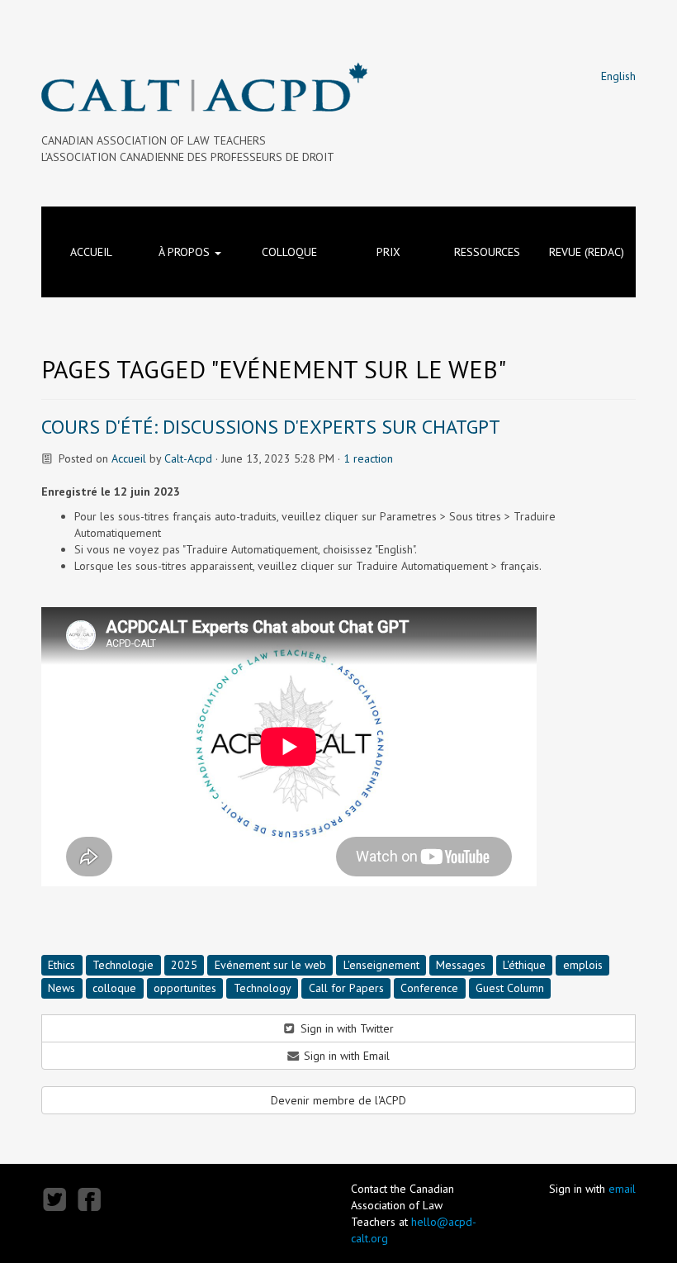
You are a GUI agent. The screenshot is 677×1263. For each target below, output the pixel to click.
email (622, 1188)
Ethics (61, 964)
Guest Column (510, 987)
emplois (583, 964)
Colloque (289, 252)
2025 (184, 964)
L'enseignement (381, 964)
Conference (429, 987)
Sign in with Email (345, 1055)
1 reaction (368, 458)
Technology (262, 987)
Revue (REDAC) (586, 252)
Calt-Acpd (188, 458)
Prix (388, 252)
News (61, 987)
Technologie (123, 964)
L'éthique (524, 964)
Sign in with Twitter (345, 1028)
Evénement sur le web (270, 964)
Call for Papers (346, 987)
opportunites (185, 987)
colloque (114, 987)
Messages (460, 964)
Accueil (91, 252)
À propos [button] (186, 252)
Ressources (487, 252)
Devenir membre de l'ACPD (338, 1100)
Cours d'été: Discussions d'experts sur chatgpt (270, 426)
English (618, 76)
